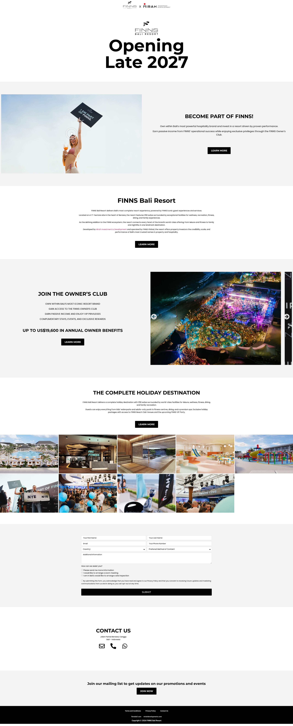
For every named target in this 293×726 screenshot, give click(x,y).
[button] (71, 134)
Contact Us (164, 711)
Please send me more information (98, 570)
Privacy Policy (150, 711)
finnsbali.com (136, 717)
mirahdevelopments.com (153, 717)
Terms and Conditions (133, 711)
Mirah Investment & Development (111, 229)
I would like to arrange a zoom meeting (100, 573)
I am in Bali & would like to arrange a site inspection (106, 575)
